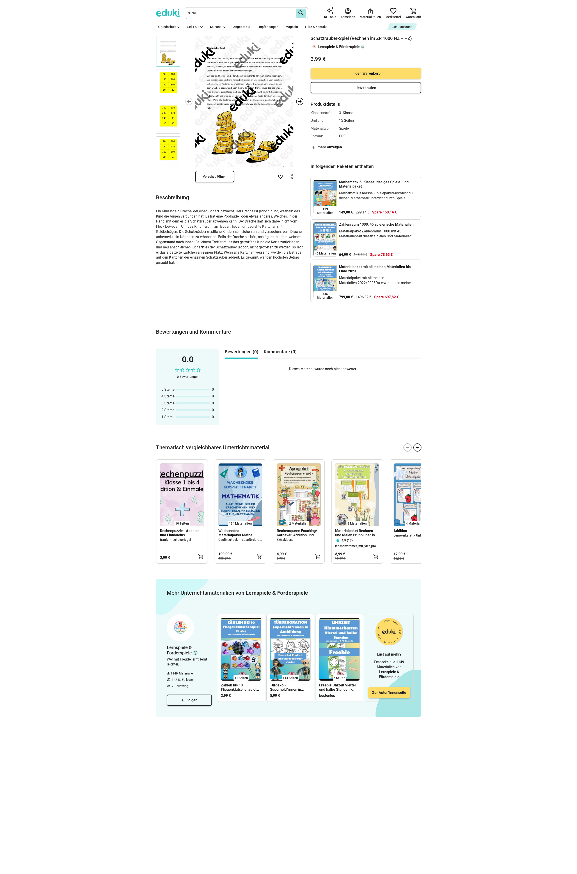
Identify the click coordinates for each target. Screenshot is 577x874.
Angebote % (241, 27)
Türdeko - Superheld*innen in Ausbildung (285, 687)
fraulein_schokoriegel (175, 539)
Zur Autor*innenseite (389, 692)
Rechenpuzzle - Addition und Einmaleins (179, 533)
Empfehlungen (267, 27)
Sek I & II (193, 27)
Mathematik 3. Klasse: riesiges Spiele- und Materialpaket (374, 184)
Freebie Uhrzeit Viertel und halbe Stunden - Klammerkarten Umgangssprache (337, 687)
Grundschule (167, 27)
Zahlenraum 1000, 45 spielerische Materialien (376, 224)
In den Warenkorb (365, 73)
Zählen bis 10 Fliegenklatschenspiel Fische (238, 687)
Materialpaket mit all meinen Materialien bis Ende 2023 (375, 269)
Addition (400, 531)
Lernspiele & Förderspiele (339, 47)
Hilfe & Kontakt (316, 27)
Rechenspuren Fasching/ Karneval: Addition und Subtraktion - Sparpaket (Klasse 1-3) (297, 533)
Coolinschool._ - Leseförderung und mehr (247, 539)
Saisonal (216, 27)
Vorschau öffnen (215, 176)
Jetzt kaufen (366, 88)
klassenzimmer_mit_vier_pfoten (358, 546)
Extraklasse (285, 539)
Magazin (292, 27)
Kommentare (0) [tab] (280, 351)
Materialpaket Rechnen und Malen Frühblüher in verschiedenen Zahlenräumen (355, 533)
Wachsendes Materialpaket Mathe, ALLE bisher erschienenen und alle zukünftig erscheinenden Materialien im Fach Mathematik (240, 533)
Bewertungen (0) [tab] (241, 351)
